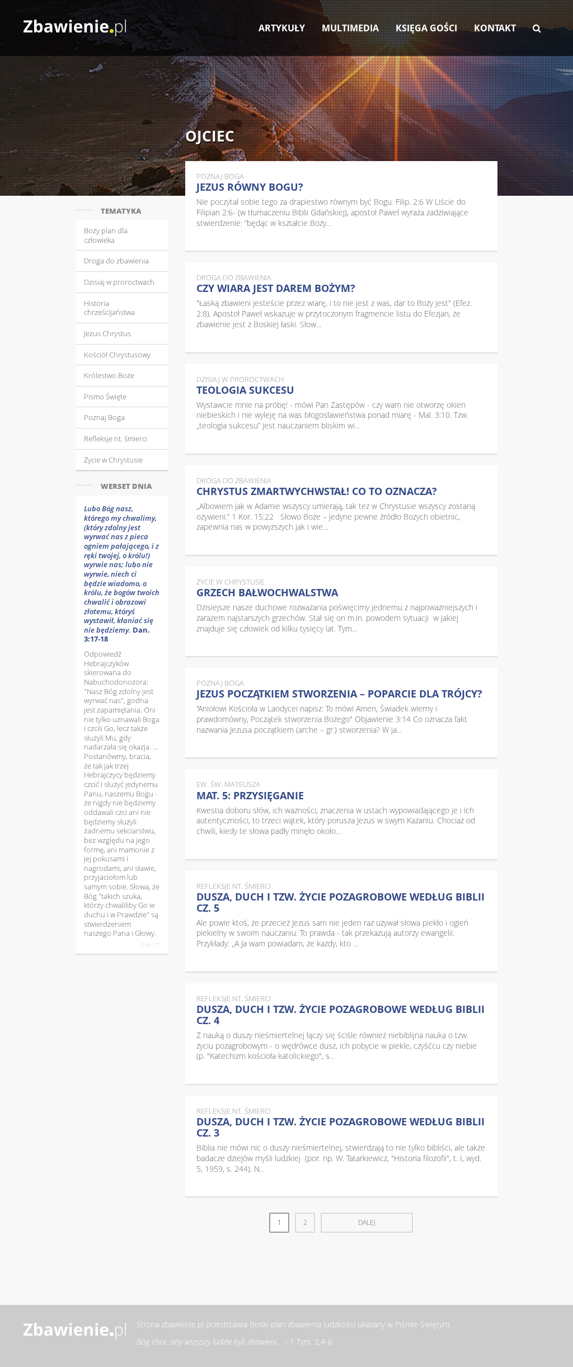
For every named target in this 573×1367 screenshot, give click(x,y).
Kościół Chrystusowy (117, 355)
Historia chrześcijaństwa (109, 308)
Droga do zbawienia (116, 261)
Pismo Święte (105, 397)
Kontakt (495, 28)
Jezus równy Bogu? (249, 187)
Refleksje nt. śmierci (115, 438)
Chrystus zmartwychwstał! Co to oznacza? (316, 491)
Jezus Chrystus (107, 333)
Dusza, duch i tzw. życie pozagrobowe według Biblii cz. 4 (340, 1014)
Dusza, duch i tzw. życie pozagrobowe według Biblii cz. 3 (340, 1127)
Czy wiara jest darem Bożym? (275, 288)
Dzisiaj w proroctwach (119, 282)
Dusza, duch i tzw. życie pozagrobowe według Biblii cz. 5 (340, 902)
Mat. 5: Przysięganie (250, 795)
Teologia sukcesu (245, 390)
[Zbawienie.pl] (75, 22)
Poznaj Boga (104, 417)
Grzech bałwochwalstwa (267, 592)
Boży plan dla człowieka (106, 235)
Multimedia (350, 28)
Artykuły (282, 28)
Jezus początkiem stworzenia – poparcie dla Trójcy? (339, 693)
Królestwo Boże (109, 375)
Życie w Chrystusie (113, 460)
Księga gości (426, 28)
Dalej (366, 1222)
